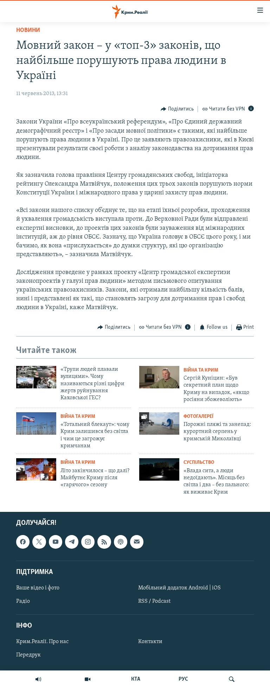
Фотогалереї (198, 416)
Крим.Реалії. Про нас (42, 642)
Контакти (150, 642)
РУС (183, 679)
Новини (28, 30)
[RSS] (104, 542)
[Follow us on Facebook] (23, 542)
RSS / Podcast (154, 601)
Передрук (28, 655)
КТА (135, 679)
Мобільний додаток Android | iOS (179, 588)
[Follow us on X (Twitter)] (39, 542)
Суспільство (199, 462)
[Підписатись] (136, 542)
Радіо (23, 601)
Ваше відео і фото (37, 588)
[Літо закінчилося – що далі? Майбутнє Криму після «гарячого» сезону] (36, 469)
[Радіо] (38, 679)
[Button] (177, 109)
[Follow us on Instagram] (88, 542)
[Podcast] (120, 542)
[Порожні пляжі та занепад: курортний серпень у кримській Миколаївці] (159, 423)
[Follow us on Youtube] (55, 542)
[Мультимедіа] (87, 679)
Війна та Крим (201, 370)
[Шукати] (231, 679)
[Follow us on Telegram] (71, 542)
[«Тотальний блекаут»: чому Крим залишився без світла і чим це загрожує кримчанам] (36, 423)
